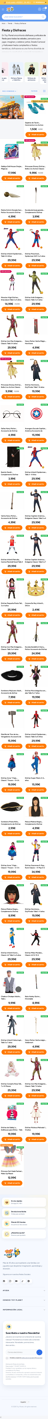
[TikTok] (23, 1281)
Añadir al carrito (38, 135)
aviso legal (39, 1358)
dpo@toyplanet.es (11, 1377)
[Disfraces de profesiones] (32, 69)
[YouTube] (17, 1281)
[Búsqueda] (43, 17)
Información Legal (13, 1310)
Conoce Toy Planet (13, 1300)
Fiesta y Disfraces (20, 23)
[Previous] (3, 70)
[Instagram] (11, 1281)
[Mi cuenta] (39, 9)
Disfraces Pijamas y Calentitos (16, 79)
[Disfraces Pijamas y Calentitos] (16, 69)
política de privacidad (27, 1358)
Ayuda (6, 1290)
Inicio (3, 23)
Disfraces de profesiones (32, 79)
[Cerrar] (0, 1417)
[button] (44, 91)
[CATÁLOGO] (12, 107)
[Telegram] (29, 1281)
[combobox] (24, 17)
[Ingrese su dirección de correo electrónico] (39, 1352)
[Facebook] (5, 1281)
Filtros (34, 91)
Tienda (10, 23)
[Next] (44, 70)
